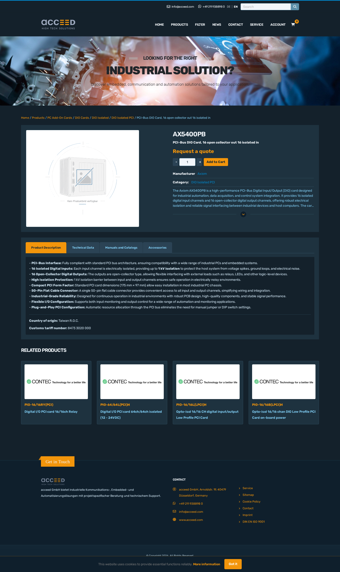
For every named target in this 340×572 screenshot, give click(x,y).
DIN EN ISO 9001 (254, 521)
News (216, 25)
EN (236, 6)
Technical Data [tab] (83, 247)
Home (159, 25)
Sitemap (248, 495)
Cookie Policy (251, 501)
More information (206, 564)
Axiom (202, 174)
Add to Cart (216, 162)
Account (278, 25)
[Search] (295, 6)
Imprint (248, 515)
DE (228, 6)
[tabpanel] (170, 295)
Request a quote (193, 151)
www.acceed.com (191, 520)
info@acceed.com (182, 6)
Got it (233, 564)
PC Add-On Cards (59, 117)
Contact (235, 25)
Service (256, 25)
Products (179, 25)
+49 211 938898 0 (213, 6)
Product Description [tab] (46, 247)
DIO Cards (82, 117)
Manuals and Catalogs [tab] (121, 247)
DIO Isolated (100, 117)
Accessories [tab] (157, 247)
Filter (200, 25)
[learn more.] (243, 214)
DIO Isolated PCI (122, 117)
